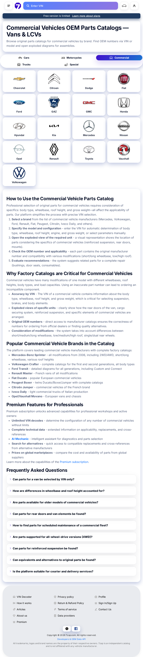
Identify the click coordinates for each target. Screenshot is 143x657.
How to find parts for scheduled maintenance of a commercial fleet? (60, 525)
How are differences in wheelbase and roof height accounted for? (58, 491)
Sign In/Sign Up (107, 603)
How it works (24, 603)
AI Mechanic (20, 439)
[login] (134, 6)
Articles (21, 609)
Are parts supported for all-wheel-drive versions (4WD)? (52, 537)
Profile (102, 596)
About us (22, 615)
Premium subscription (74, 462)
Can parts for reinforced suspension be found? (45, 548)
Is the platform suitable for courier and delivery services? (53, 571)
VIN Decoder (24, 596)
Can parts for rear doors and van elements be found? (49, 514)
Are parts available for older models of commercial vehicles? (55, 502)
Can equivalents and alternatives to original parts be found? (54, 560)
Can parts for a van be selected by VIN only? (43, 479)
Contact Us (105, 609)
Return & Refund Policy (71, 603)
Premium (22, 621)
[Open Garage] (124, 6)
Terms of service (67, 609)
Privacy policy (66, 596)
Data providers (66, 615)
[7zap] (18, 6)
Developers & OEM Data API (71, 639)
